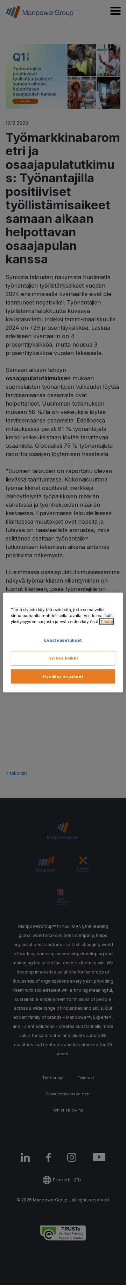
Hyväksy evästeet (63, 676)
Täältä (106, 621)
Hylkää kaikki (63, 657)
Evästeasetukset (63, 639)
